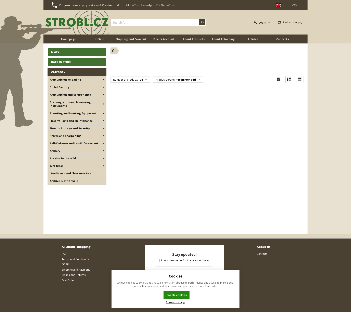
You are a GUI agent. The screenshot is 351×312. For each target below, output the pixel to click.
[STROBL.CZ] (77, 22)
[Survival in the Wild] (103, 158)
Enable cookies (177, 295)
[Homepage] (114, 51)
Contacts (282, 39)
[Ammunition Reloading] (103, 79)
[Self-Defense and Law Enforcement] (103, 143)
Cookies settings (175, 302)
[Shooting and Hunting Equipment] (103, 113)
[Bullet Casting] (103, 87)
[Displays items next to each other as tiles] (278, 79)
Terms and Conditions (75, 259)
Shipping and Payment (131, 39)
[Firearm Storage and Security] (103, 128)
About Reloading (223, 39)
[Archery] (103, 151)
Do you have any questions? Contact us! (89, 5)
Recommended (186, 79)
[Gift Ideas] (103, 166)
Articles (253, 39)
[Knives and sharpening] (103, 136)
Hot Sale (98, 39)
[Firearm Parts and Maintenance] (103, 121)
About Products (194, 39)
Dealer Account (163, 39)
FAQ (64, 254)
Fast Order (68, 280)
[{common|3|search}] (202, 22)
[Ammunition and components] (103, 94)
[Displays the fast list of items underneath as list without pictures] (299, 79)
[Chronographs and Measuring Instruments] (103, 104)
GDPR (65, 264)
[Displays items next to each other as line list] (289, 79)
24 (141, 79)
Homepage (68, 39)
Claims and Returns (74, 275)
